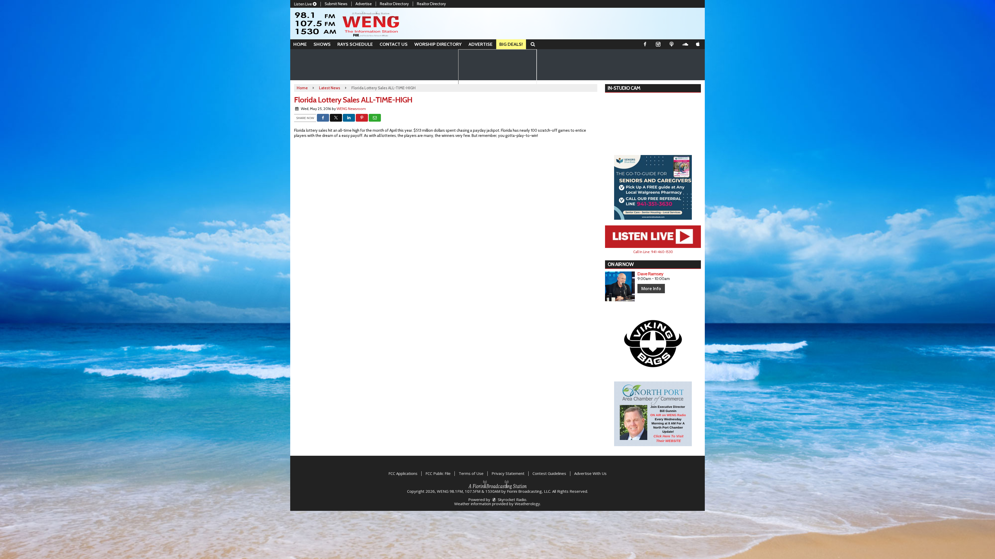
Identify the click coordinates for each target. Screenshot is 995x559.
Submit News (336, 4)
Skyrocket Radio (511, 499)
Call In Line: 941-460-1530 (653, 252)
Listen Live (303, 4)
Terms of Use (471, 473)
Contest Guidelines (549, 473)
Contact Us (394, 44)
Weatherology (527, 503)
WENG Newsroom (351, 108)
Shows (322, 44)
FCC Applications (402, 473)
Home (300, 44)
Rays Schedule (355, 44)
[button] (533, 44)
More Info (651, 288)
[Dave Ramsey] (620, 286)
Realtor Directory (394, 4)
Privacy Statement (508, 473)
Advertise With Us (590, 473)
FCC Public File (438, 473)
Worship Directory (438, 44)
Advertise (364, 4)
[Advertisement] (653, 187)
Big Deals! (511, 44)
